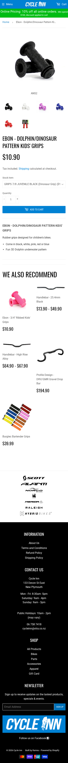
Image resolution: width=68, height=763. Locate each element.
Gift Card (34, 673)
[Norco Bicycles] (34, 491)
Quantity (6, 193)
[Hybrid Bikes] (35, 515)
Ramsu (36, 750)
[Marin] (34, 497)
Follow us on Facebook (33, 738)
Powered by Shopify (50, 750)
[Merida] (34, 503)
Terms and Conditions (34, 548)
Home (5, 22)
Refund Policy (34, 552)
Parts (34, 659)
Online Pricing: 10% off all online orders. (34, 13)
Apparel (34, 668)
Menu (9, 4)
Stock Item (7, 177)
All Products (34, 649)
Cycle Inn (18, 750)
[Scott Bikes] (34, 479)
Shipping (24, 168)
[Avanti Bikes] (34, 485)
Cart (64, 4)
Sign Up (59, 707)
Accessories (34, 663)
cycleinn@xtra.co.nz (34, 628)
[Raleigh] (34, 509)
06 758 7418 (34, 624)
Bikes (34, 654)
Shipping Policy (34, 557)
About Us (34, 543)
